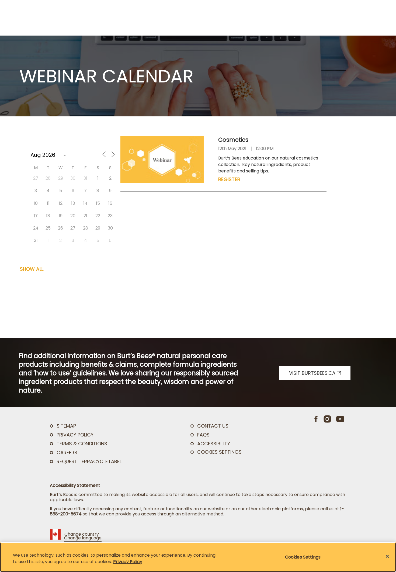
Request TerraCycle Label (89, 461)
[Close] (387, 556)
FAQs (203, 434)
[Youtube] (340, 419)
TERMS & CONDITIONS (82, 443)
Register (229, 179)
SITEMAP (66, 425)
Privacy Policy (127, 562)
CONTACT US (212, 425)
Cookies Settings (219, 452)
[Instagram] (327, 419)
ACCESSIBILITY (213, 443)
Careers (67, 452)
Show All (31, 269)
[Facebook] (316, 419)
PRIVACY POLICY (75, 434)
